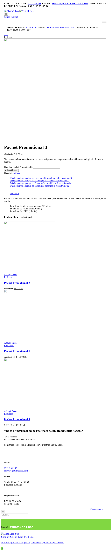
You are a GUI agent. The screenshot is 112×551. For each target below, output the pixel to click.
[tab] (59, 193)
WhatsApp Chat (21, 527)
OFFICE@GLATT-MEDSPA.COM (70, 3)
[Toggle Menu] (104, 21)
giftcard (17, 173)
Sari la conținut (11, 17)
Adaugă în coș (11, 170)
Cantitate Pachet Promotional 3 (18, 167)
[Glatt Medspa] (19, 11)
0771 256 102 (34, 3)
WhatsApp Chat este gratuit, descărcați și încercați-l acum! (32, 542)
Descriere (14, 193)
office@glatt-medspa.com (16, 470)
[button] (9, 442)
